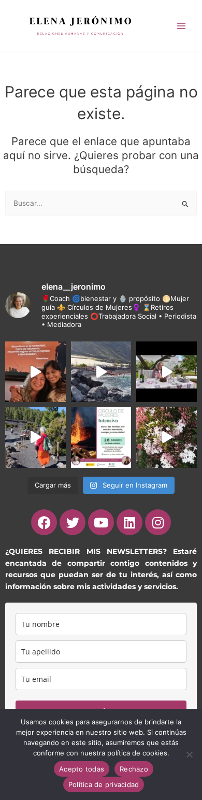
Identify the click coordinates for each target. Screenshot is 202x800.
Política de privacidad (103, 784)
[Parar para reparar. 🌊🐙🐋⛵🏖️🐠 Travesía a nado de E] (101, 371)
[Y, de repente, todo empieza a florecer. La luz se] (166, 437)
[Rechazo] (189, 754)
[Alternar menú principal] (181, 26)
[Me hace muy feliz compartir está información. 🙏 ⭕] (101, 437)
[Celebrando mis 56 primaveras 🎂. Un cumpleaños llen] (166, 371)
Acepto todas (81, 769)
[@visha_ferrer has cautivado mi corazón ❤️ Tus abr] (35, 371)
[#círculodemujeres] (35, 437)
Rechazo (134, 769)
